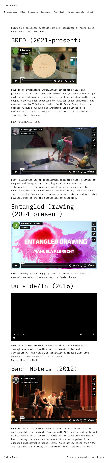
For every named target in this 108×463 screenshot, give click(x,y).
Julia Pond (10, 5)
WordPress (98, 457)
